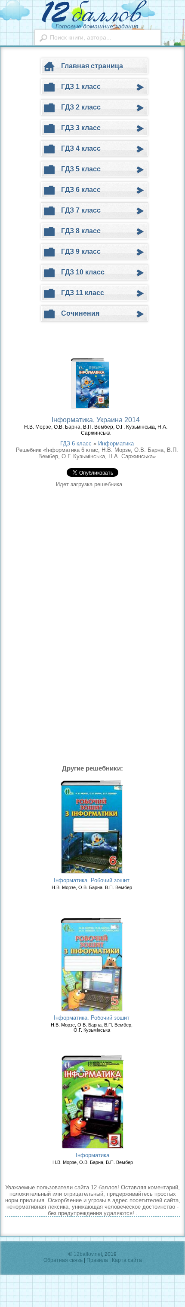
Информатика (116, 443)
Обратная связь (63, 1260)
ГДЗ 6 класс (76, 443)
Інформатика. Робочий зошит (92, 880)
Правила (97, 1260)
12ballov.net (88, 1254)
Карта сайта (127, 1260)
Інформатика (92, 1155)
